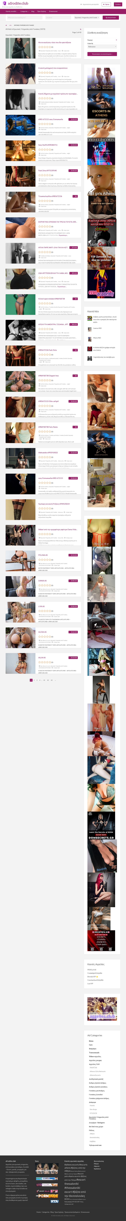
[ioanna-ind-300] (101, 588)
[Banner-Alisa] (101, 533)
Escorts (84, 1199)
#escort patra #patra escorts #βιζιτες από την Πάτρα (75, 1177)
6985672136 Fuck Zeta (47, 350)
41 (44, 680)
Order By (90, 43)
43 (51, 680)
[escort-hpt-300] (101, 388)
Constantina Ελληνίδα (95, 980)
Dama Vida (60, 538)
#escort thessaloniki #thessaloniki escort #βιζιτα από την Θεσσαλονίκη (75, 1187)
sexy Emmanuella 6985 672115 (50, 478)
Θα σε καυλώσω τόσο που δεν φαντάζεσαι (54, 42)
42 (48, 680)
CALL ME (72, 1199)
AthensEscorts (95, 1075)
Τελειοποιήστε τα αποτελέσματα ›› (102, 54)
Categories (23, 11)
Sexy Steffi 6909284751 (47, 145)
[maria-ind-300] (101, 662)
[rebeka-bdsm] (101, 798)
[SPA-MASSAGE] (101, 472)
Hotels (92, 1105)
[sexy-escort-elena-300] (101, 496)
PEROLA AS (91, 970)
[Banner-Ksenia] (101, 770)
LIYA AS (41, 606)
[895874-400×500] (101, 890)
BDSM (66, 1199)
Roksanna (60, 512)
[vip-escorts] (101, 104)
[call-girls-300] (101, 180)
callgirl (68, 127)
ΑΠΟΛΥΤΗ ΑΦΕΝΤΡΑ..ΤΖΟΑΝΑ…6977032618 (56, 324)
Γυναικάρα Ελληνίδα (94, 973)
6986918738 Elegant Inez (48, 376)
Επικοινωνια (53, 11)
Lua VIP (90, 984)
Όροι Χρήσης (41, 11)
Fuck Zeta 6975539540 (47, 170)
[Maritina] (101, 416)
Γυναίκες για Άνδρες (45, 256)
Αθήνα (92, 1134)
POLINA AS (43, 555)
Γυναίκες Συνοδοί (53, 307)
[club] (101, 616)
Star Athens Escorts (45, 563)
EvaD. (59, 50)
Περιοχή (89, 40)
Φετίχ (81, 1202)
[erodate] (102, 207)
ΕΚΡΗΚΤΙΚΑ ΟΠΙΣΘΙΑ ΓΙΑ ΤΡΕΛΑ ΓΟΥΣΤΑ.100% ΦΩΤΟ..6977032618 (66, 222)
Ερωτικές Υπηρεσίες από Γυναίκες (49, 50)
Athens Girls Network (98, 1071)
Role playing (67, 1202)
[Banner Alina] (101, 717)
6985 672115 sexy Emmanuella (50, 119)
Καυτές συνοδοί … (11, 11)
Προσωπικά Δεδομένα (72, 1212)
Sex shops (93, 1109)
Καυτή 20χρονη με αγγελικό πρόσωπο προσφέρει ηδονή (60, 94)
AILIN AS (42, 657)
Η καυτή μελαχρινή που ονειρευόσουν (53, 68)
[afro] (102, 560)
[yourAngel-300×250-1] (101, 153)
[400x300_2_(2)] (101, 940)
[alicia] (101, 689)
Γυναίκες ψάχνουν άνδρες (47, 102)
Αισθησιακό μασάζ (53, 358)
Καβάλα (92, 1141)
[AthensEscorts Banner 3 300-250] (101, 258)
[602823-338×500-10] (102, 856)
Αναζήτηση (111, 17)
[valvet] (101, 130)
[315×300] (101, 232)
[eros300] (101, 284)
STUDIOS (93, 1113)
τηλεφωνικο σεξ (68, 1204)
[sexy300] (101, 639)
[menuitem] (89, 4)
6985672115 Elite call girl (48, 401)
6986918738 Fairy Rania (48, 427)
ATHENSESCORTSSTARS (45, 565)
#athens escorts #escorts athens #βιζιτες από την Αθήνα (75, 1167)
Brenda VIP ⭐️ (92, 977)
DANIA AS (42, 581)
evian (59, 230)
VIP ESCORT (76, 1202)
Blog (32, 11)
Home (39, 1212)
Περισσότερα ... (63, 235)
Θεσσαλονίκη (94, 1137)
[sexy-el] (101, 744)
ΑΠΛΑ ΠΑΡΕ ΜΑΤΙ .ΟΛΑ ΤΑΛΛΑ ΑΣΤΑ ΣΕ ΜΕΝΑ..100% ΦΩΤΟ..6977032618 (68, 247)
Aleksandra (61, 461)
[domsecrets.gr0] (101, 825)
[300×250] (101, 79)
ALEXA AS (42, 632)
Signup (107, 4)
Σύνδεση (118, 4)
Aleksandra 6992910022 (48, 452)
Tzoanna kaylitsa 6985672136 (50, 196)
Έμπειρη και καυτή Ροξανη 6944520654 (54, 504)
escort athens (78, 1199)
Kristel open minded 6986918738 (51, 299)
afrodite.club (18, 3)
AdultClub (93, 1067)
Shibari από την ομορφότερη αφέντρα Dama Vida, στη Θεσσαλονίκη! (64, 529)
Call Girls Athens (45, 127)
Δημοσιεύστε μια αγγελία (90, 4)
